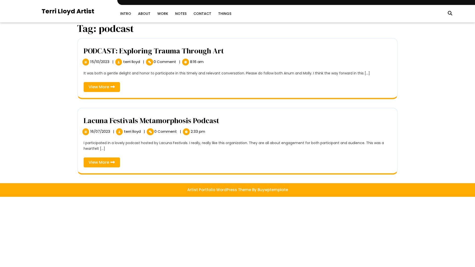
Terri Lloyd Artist (68, 11)
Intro (125, 13)
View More (104, 88)
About (144, 13)
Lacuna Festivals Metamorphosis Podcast (151, 120)
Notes (181, 13)
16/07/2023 (100, 131)
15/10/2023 (100, 61)
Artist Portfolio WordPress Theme (219, 189)
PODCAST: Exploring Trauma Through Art (154, 51)
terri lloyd (132, 61)
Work (162, 13)
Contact (202, 13)
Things (224, 13)
